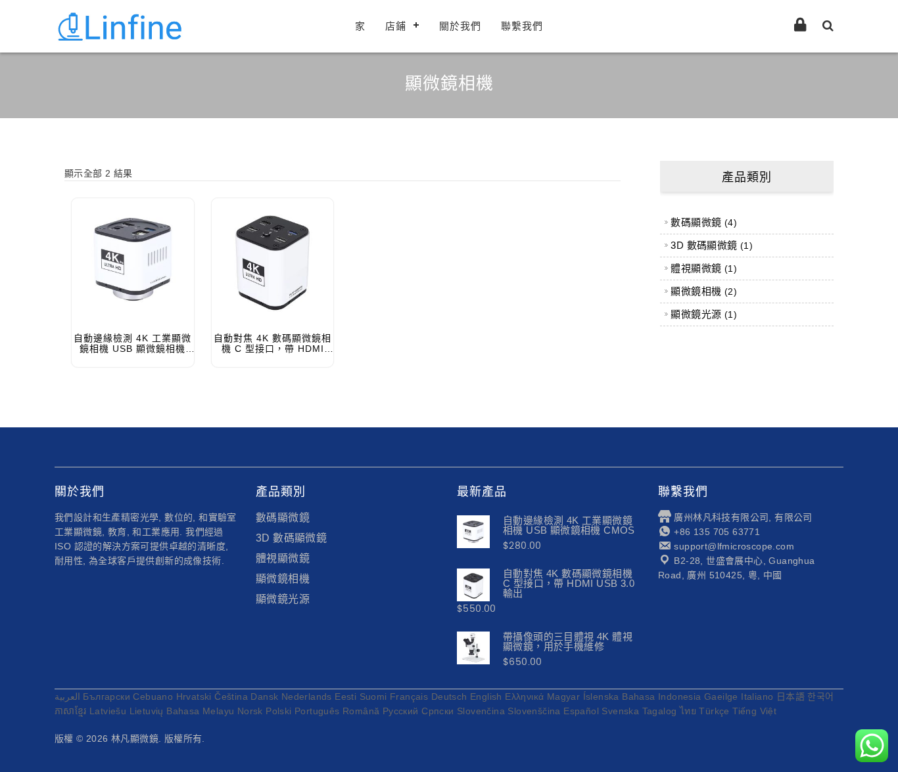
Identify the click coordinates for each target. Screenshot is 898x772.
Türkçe (714, 711)
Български (106, 696)
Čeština (231, 696)
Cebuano (153, 696)
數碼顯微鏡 (283, 517)
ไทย (688, 711)
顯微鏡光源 (283, 599)
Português (317, 711)
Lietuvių (147, 711)
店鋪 (395, 26)
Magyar (563, 696)
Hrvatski (194, 696)
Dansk (264, 696)
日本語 (790, 696)
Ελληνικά (524, 696)
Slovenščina (534, 711)
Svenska (620, 711)
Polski (278, 711)
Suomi (373, 696)
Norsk (250, 711)
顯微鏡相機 (283, 578)
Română (361, 711)
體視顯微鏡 (283, 558)
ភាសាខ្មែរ (71, 711)
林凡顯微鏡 (134, 738)
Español (581, 711)
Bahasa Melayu (200, 711)
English (486, 696)
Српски (437, 711)
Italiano (757, 696)
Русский (401, 711)
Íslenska (601, 696)
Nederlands (306, 696)
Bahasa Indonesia (661, 696)
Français (409, 696)
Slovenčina (481, 711)
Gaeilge (721, 696)
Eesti (345, 696)
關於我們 (460, 26)
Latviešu (107, 711)
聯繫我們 (522, 26)
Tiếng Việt (754, 711)
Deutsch (449, 696)
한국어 (820, 696)
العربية (67, 696)
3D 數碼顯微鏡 (291, 538)
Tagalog (659, 711)
